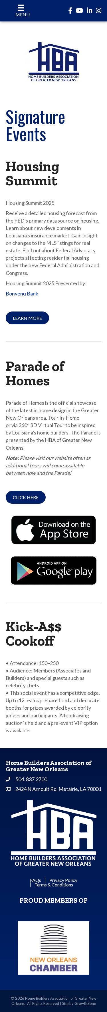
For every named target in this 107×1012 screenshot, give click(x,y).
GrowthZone (85, 1003)
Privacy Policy (63, 880)
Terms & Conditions (54, 884)
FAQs (35, 880)
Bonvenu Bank (22, 293)
